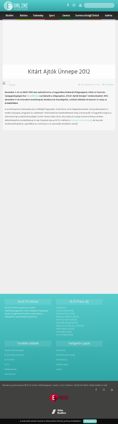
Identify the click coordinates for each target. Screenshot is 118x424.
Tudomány (38, 15)
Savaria (66, 15)
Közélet (10, 15)
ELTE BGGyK (109, 84)
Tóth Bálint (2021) (64, 332)
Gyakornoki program (14, 350)
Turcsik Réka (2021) (64, 335)
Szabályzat (61, 308)
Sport (52, 15)
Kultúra (24, 15)
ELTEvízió (94, 15)
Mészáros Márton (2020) (67, 317)
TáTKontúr (60, 350)
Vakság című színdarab (81, 120)
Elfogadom (90, 421)
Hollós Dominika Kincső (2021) (70, 326)
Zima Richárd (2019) (64, 311)
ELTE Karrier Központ (14, 355)
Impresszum (10, 374)
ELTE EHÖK (10, 360)
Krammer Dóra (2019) (65, 314)
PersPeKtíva (61, 360)
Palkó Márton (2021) (65, 329)
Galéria (108, 15)
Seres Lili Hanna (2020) (66, 320)
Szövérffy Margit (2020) (67, 323)
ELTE (7, 364)
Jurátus (59, 369)
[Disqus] (59, 169)
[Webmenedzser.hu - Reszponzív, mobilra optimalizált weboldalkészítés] (59, 412)
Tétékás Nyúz (62, 364)
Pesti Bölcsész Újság (65, 355)
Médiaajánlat (11, 369)
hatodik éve (33, 96)
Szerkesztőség (81, 15)
